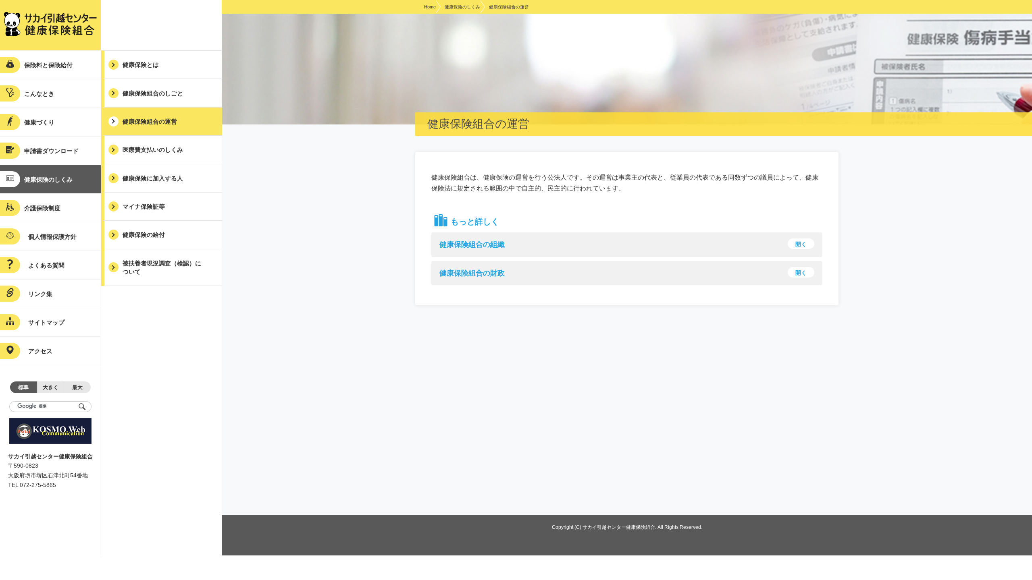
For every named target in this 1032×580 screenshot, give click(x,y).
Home (430, 6)
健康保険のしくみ (462, 6)
